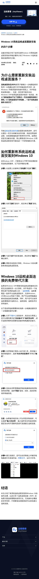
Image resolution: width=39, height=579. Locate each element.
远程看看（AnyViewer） (7, 33)
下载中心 (13, 316)
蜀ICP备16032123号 (19, 572)
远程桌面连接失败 (11, 131)
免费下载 (12, 22)
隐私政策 (16, 574)
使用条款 (24, 574)
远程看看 (26, 291)
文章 (15, 33)
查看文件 (21, 458)
